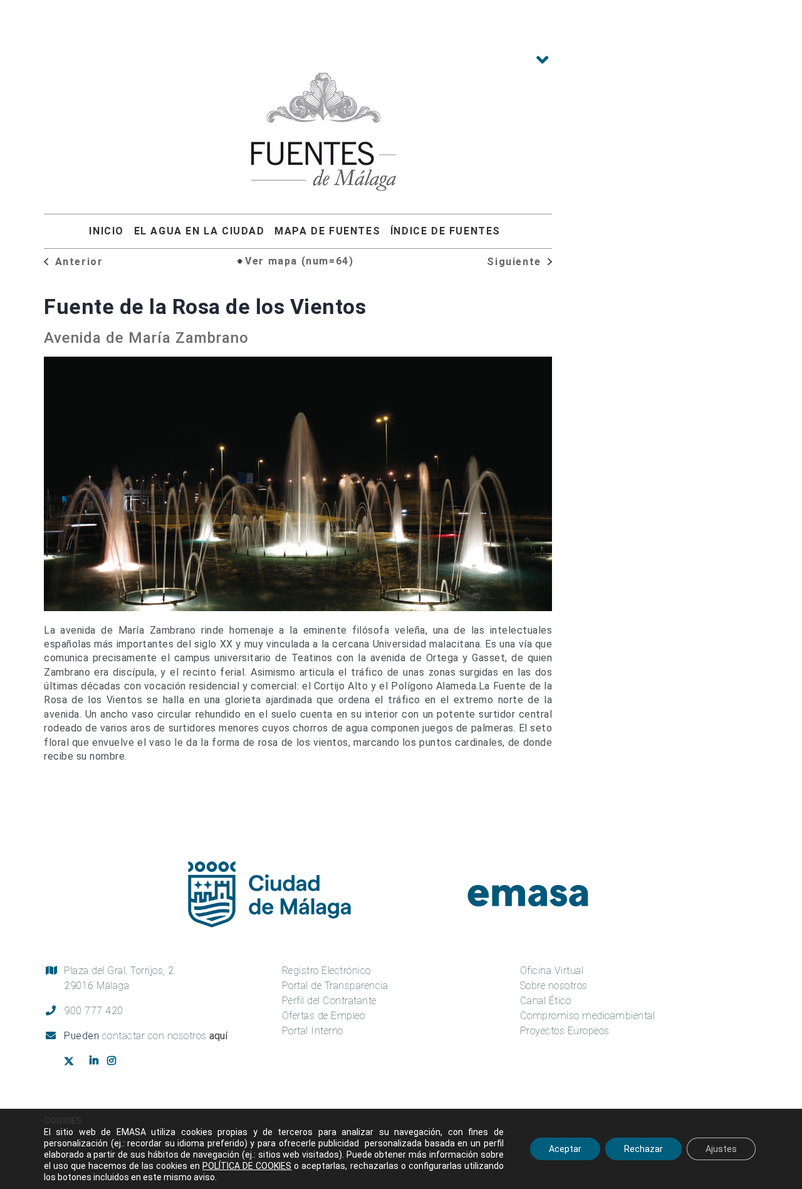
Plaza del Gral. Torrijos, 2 (119, 978)
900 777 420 (93, 1011)
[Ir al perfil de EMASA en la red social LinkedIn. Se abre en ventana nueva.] (95, 1061)
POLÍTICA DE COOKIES (246, 1166)
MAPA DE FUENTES (327, 231)
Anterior (77, 262)
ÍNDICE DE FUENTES (445, 231)
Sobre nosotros (554, 986)
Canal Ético (545, 1001)
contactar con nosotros (165, 1036)
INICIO (106, 231)
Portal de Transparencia (335, 986)
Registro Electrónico (326, 971)
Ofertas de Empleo (323, 1016)
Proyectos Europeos (565, 1031)
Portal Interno (312, 1031)
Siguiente (515, 262)
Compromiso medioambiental (587, 1016)
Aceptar (565, 1149)
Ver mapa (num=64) (299, 261)
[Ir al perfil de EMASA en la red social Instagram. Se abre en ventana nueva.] (116, 1061)
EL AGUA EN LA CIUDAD (199, 231)
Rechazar (643, 1149)
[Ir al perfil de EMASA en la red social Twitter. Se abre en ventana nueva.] (73, 1062)
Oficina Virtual (552, 971)
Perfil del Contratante (329, 1001)
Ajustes (721, 1149)
